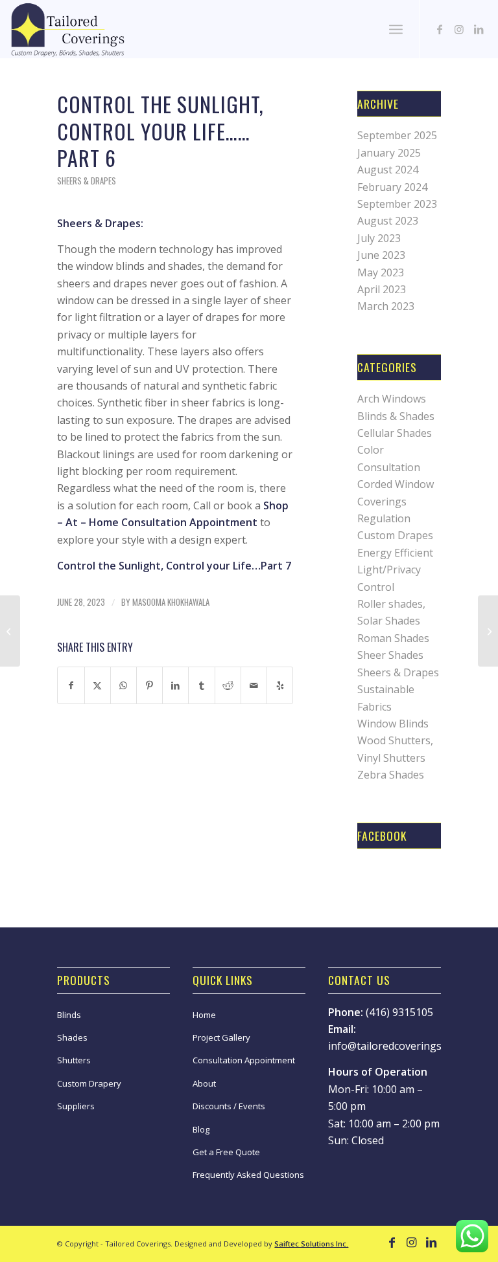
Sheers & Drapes (86, 181)
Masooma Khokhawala (170, 602)
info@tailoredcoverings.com (396, 1046)
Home (204, 1015)
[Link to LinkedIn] (478, 29)
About (204, 1083)
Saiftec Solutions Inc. (311, 1243)
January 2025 (389, 153)
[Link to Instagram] (459, 29)
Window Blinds (393, 723)
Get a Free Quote (226, 1152)
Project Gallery (221, 1037)
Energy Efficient (395, 553)
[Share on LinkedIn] (175, 685)
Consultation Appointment (244, 1060)
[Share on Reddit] (228, 685)
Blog (201, 1129)
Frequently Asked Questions (248, 1174)
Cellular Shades (394, 433)
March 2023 (385, 306)
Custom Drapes (395, 535)
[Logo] (67, 29)
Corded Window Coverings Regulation (395, 501)
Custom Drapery (89, 1083)
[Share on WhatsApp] (123, 685)
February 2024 (392, 187)
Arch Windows (391, 399)
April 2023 (381, 289)
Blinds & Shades (395, 416)
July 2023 (379, 238)
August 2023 (387, 221)
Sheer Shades (390, 655)
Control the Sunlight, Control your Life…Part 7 (174, 566)
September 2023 (397, 204)
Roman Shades (393, 638)
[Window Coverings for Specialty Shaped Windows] (10, 631)
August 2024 (387, 169)
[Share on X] (97, 685)
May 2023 (380, 272)
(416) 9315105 (399, 1012)
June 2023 (381, 255)
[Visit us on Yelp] (279, 685)
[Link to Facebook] (439, 29)
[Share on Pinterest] (149, 685)
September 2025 (397, 135)
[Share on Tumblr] (201, 685)
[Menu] (396, 29)
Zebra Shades (390, 775)
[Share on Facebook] (71, 685)
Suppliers (76, 1106)
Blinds (69, 1015)
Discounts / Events (229, 1106)
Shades (72, 1037)
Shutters (74, 1060)
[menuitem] (396, 29)
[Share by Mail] (254, 685)
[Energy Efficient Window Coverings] (488, 631)
